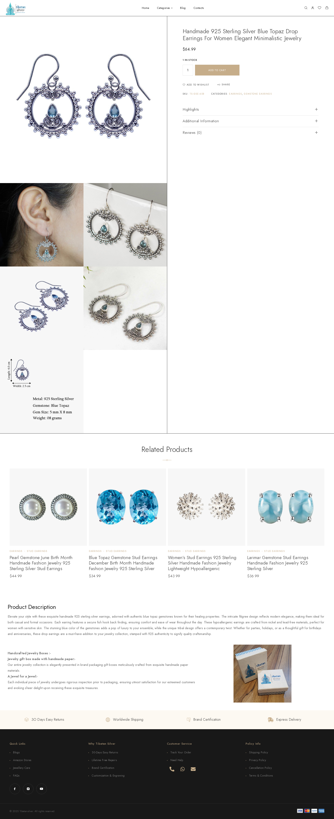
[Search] (305, 8)
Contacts (198, 8)
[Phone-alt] (172, 769)
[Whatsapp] (182, 769)
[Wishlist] (319, 8)
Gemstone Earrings (258, 94)
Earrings (235, 94)
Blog (183, 8)
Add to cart (217, 70)
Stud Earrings (37, 551)
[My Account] (312, 8)
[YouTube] (41, 788)
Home (145, 8)
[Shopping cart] (326, 8)
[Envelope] (193, 769)
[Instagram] (28, 788)
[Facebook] (14, 788)
